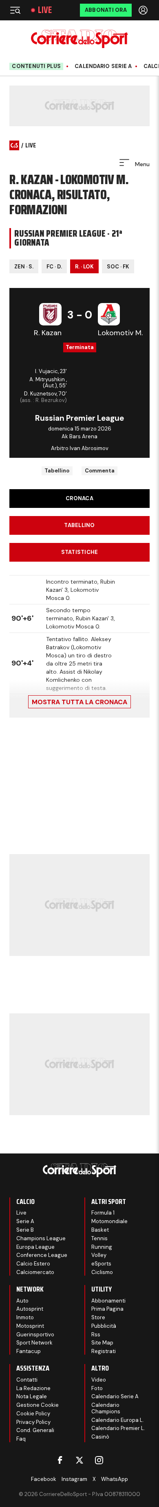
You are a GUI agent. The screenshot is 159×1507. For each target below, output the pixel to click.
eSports (101, 1263)
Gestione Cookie (37, 1405)
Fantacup (28, 1351)
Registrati (103, 1351)
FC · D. (54, 266)
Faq (21, 1438)
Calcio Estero (33, 1263)
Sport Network (34, 1342)
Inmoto (25, 1317)
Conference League (41, 1255)
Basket (100, 1229)
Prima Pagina (107, 1308)
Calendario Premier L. (118, 1428)
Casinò (100, 1436)
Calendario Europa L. (117, 1420)
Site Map (102, 1342)
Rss (95, 1334)
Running (101, 1246)
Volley (98, 1255)
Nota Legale (31, 1396)
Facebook (43, 1479)
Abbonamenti (108, 1300)
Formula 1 (103, 1212)
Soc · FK (118, 266)
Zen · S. (23, 266)
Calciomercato (35, 1272)
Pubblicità (103, 1325)
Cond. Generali (35, 1430)
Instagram (74, 1479)
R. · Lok (84, 266)
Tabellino (56, 470)
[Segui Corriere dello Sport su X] (79, 1460)
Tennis (99, 1238)
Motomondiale (109, 1221)
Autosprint (29, 1308)
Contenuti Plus (36, 66)
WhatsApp (114, 1479)
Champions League (41, 1238)
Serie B (25, 1229)
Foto (97, 1388)
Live (45, 10)
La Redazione (33, 1388)
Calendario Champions (105, 1408)
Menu (141, 164)
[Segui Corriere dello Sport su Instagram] (99, 1460)
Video (98, 1379)
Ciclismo (102, 1272)
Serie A (25, 1221)
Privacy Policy (33, 1422)
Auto (22, 1300)
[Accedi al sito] (144, 10)
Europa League (35, 1246)
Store (98, 1317)
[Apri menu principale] (15, 10)
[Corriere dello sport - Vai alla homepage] (79, 39)
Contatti (27, 1379)
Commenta (100, 470)
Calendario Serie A (103, 66)
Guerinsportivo (35, 1334)
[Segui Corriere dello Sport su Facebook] (60, 1460)
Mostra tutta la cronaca (79, 702)
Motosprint (30, 1325)
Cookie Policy (33, 1413)
